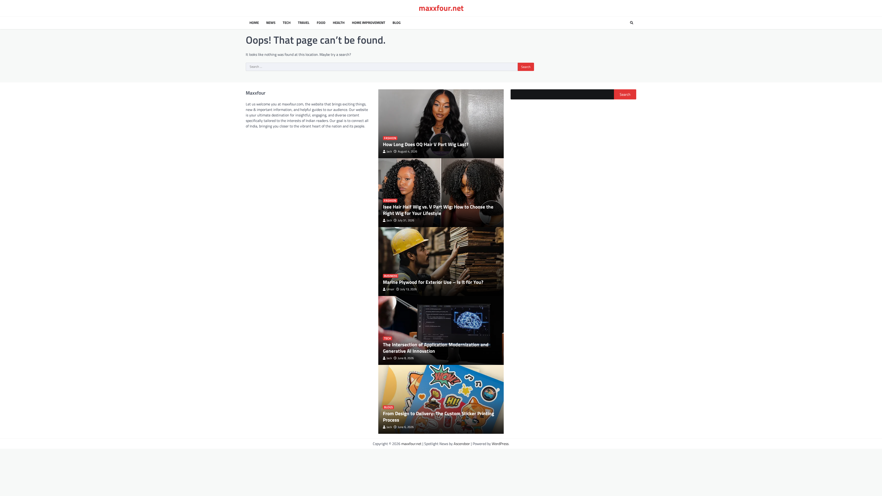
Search (625, 94)
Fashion (390, 138)
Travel (303, 22)
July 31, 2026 (406, 220)
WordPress (500, 443)
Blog (397, 22)
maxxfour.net (441, 8)
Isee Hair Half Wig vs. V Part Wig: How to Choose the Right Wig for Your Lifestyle (438, 210)
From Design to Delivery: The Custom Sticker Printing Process (438, 416)
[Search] (631, 22)
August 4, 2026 (407, 151)
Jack (389, 151)
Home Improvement (368, 22)
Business (390, 276)
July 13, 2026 (408, 289)
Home (254, 22)
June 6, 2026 (406, 427)
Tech (287, 22)
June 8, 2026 (406, 358)
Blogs (388, 407)
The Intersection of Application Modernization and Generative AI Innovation (436, 347)
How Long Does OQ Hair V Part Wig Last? (425, 144)
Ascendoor (462, 443)
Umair (390, 289)
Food (321, 22)
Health (339, 22)
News (270, 22)
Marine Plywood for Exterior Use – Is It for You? (433, 282)
